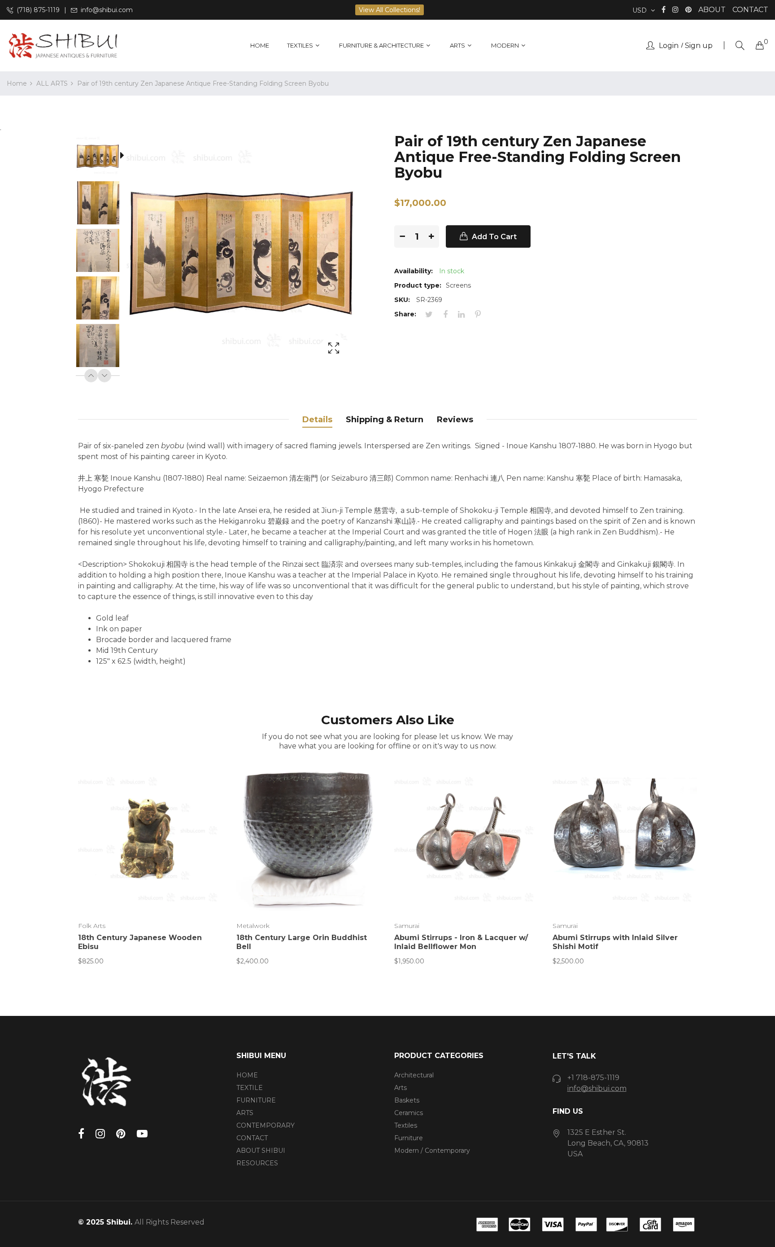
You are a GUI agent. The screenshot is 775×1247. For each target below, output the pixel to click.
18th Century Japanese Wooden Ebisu (140, 942)
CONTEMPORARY (265, 1125)
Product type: (417, 285)
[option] (102, 157)
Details (317, 419)
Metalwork (253, 926)
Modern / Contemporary (432, 1150)
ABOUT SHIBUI (260, 1150)
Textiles (405, 1125)
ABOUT (712, 9)
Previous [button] (91, 375)
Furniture (408, 1138)
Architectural (414, 1075)
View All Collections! (389, 10)
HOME (247, 1075)
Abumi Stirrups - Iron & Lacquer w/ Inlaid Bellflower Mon (461, 942)
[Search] (740, 45)
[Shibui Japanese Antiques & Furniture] (63, 45)
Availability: (413, 271)
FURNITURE (256, 1100)
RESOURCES (257, 1163)
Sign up (699, 46)
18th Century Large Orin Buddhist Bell (301, 942)
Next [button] (104, 375)
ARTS (244, 1113)
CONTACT (750, 9)
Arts (400, 1088)
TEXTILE (249, 1088)
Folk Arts (91, 926)
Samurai (406, 926)
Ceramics (408, 1113)
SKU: (402, 300)
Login (669, 46)
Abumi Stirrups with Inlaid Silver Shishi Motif (615, 942)
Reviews (455, 419)
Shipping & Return (384, 419)
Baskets (406, 1100)
